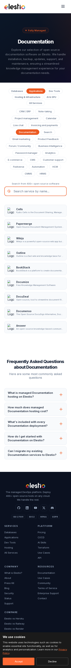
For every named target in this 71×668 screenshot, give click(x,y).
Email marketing (21, 139)
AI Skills (42, 542)
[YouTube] (35, 508)
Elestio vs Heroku (14, 618)
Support (8, 603)
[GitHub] (18, 508)
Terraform (43, 547)
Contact (42, 598)
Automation (38, 166)
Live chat (18, 125)
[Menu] (63, 7)
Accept (19, 661)
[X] (44, 508)
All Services (35, 103)
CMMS (28, 173)
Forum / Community (20, 145)
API (39, 557)
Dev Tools (54, 91)
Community (44, 583)
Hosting (8, 547)
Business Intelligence (50, 145)
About (7, 577)
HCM (55, 166)
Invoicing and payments (44, 125)
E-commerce (15, 159)
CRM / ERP (25, 111)
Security (9, 593)
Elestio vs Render (14, 628)
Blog (6, 588)
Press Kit (9, 583)
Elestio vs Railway (14, 623)
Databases (17, 91)
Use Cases (44, 552)
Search (48, 132)
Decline (52, 661)
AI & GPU (51, 97)
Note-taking (45, 111)
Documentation (27, 132)
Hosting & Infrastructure (27, 97)
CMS (32, 159)
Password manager (26, 152)
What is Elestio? (13, 572)
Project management (26, 118)
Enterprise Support (48, 593)
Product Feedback (48, 139)
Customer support (53, 159)
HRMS (43, 173)
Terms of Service (47, 588)
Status (7, 598)
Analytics (50, 152)
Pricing (42, 532)
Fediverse (18, 166)
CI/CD (41, 537)
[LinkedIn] (27, 508)
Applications (36, 91)
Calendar (51, 118)
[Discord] (52, 508)
